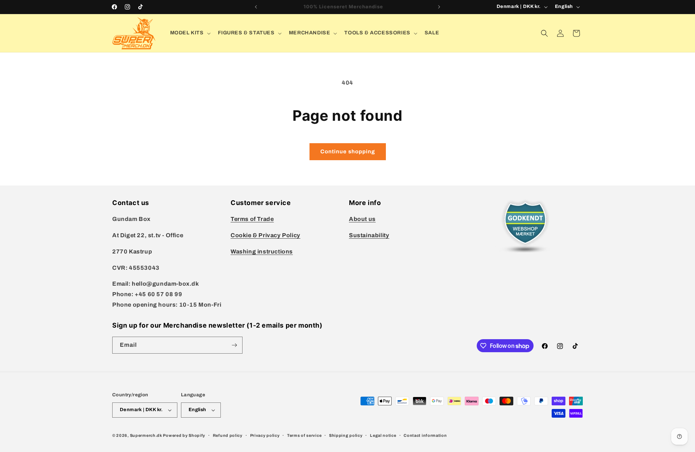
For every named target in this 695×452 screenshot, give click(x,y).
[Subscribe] (234, 345)
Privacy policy (265, 435)
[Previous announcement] (256, 7)
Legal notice (383, 435)
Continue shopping (347, 151)
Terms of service (304, 435)
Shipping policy (346, 435)
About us (362, 219)
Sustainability (369, 235)
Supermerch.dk (146, 435)
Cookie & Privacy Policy (265, 235)
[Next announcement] (439, 7)
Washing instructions (262, 251)
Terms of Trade (252, 219)
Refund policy (228, 435)
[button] (190, 32)
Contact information (425, 435)
